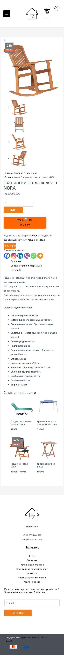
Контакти (32, 573)
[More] (40, 256)
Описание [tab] (16, 261)
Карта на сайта (32, 581)
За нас (32, 555)
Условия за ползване (32, 564)
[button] (5, 40)
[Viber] (27, 256)
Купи (13, 209)
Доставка (32, 560)
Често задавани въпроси (32, 577)
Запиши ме (18, 612)
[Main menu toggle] (6, 13)
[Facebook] (7, 256)
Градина (18, 172)
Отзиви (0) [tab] (16, 269)
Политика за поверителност (32, 568)
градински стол (36, 239)
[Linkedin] (20, 256)
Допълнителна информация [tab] (26, 265)
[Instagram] (14, 256)
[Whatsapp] (34, 256)
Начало (8, 172)
